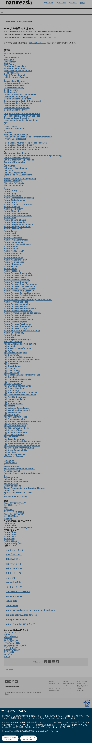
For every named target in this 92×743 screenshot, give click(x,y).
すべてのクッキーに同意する (10, 738)
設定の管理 (40, 731)
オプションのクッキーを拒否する (28, 738)
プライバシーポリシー (50, 727)
